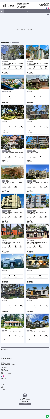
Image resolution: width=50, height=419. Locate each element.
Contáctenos (40, 11)
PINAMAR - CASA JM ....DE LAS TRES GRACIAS (36, 93)
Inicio (6, 11)
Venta (10, 11)
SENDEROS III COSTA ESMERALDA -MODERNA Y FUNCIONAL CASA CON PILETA (12, 272)
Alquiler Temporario (19, 11)
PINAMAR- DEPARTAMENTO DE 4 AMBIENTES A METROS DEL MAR (12, 212)
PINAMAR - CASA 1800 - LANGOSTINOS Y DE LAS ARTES (12, 331)
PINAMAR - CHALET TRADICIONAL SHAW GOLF (11, 122)
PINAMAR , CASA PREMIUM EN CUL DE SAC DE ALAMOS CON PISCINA (37, 331)
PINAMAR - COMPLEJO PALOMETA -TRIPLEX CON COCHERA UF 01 (12, 63)
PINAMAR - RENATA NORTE (32, 152)
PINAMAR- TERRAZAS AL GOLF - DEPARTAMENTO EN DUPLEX (12, 152)
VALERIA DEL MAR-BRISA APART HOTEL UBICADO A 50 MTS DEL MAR (12, 182)
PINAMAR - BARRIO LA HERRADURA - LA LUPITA (11, 242)
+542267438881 (22, 7)
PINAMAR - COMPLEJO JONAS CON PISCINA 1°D (36, 212)
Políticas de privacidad (5, 391)
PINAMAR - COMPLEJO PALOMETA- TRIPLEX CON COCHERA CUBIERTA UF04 (37, 63)
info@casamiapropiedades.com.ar (24, 4)
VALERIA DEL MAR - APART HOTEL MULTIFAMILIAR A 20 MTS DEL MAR (37, 242)
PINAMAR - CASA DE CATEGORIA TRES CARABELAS (37, 272)
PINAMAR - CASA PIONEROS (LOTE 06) (34, 122)
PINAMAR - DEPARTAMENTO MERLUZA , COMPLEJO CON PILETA (37, 182)
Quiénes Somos (31, 11)
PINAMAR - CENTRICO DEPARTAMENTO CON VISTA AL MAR (12, 93)
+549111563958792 (22, 6)
